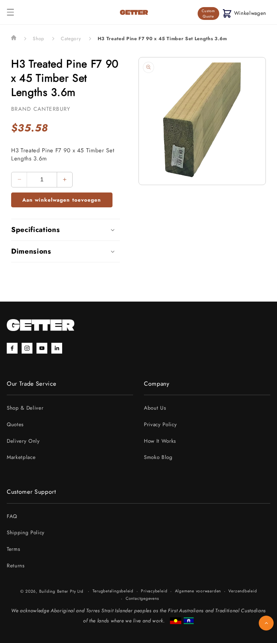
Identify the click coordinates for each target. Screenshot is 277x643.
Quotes (15, 424)
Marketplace (21, 457)
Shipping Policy (26, 532)
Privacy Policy (160, 424)
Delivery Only (23, 441)
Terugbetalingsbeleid (113, 591)
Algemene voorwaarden (198, 591)
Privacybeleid (154, 591)
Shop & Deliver (25, 408)
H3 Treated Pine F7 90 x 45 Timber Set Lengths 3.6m (162, 38)
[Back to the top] (266, 623)
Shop (38, 38)
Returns (16, 565)
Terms (13, 549)
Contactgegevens (142, 598)
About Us (155, 408)
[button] (10, 12)
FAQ (12, 516)
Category (71, 38)
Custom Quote (208, 13)
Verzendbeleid (242, 591)
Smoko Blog (158, 457)
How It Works (160, 441)
